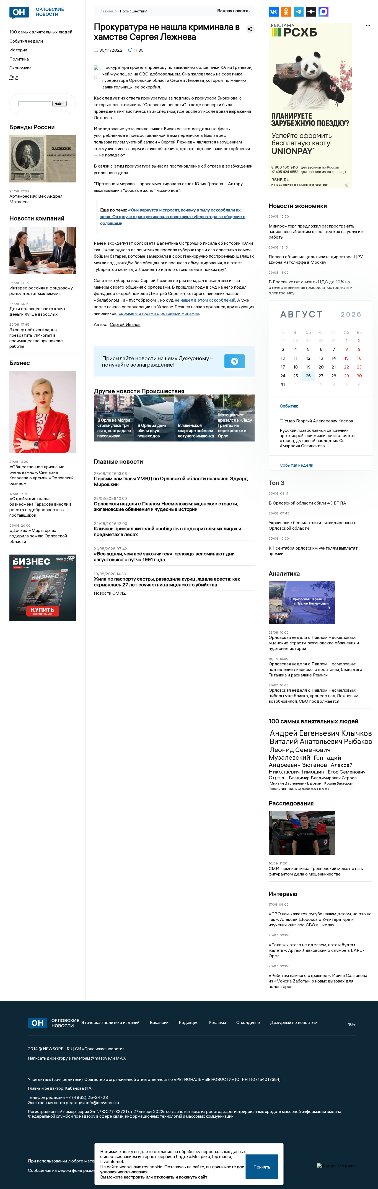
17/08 (273, 904)
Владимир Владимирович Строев (323, 777)
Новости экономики (298, 206)
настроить (134, 1177)
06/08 (14, 525)
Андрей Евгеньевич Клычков (321, 733)
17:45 (25, 324)
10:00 (284, 632)
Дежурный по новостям (293, 1022)
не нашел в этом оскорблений (205, 300)
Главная (106, 11)
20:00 (25, 525)
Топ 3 (276, 483)
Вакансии (159, 1022)
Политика (19, 59)
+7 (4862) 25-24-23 (87, 1097)
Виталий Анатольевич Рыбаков (321, 741)
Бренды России (32, 127)
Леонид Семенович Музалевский (300, 753)
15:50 (284, 216)
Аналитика (284, 573)
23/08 (273, 632)
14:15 (25, 283)
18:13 (24, 494)
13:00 (284, 272)
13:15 (25, 304)
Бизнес (19, 362)
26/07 (273, 685)
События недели (26, 41)
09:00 (284, 904)
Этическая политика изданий (110, 1022)
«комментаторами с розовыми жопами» (158, 313)
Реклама (217, 1022)
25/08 (14, 191)
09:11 (284, 493)
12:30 (24, 461)
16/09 (273, 863)
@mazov (99, 1058)
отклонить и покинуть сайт (180, 1177)
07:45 (284, 513)
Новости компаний (36, 218)
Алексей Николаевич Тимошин (311, 768)
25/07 (273, 935)
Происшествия (133, 11)
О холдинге (248, 1022)
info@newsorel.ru (102, 1102)
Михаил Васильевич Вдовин (296, 783)
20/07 (273, 966)
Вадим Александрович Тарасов (309, 789)
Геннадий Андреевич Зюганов (305, 761)
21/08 (13, 461)
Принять (261, 1167)
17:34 (25, 191)
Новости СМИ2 (110, 593)
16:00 (284, 538)
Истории (18, 50)
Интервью (283, 894)
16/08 (273, 659)
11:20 (283, 863)
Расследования (291, 803)
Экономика (20, 67)
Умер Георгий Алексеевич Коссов (318, 421)
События (288, 406)
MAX (121, 1058)
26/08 (14, 283)
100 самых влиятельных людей (40, 32)
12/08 (13, 494)
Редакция (188, 1022)
